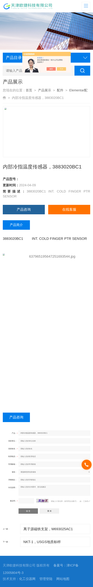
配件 (60, 90)
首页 (29, 90)
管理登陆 (45, 579)
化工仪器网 (27, 579)
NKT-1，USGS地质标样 (42, 542)
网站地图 (62, 579)
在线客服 (69, 209)
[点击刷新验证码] (42, 501)
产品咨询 (24, 209)
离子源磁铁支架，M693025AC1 (48, 529)
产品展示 (44, 90)
